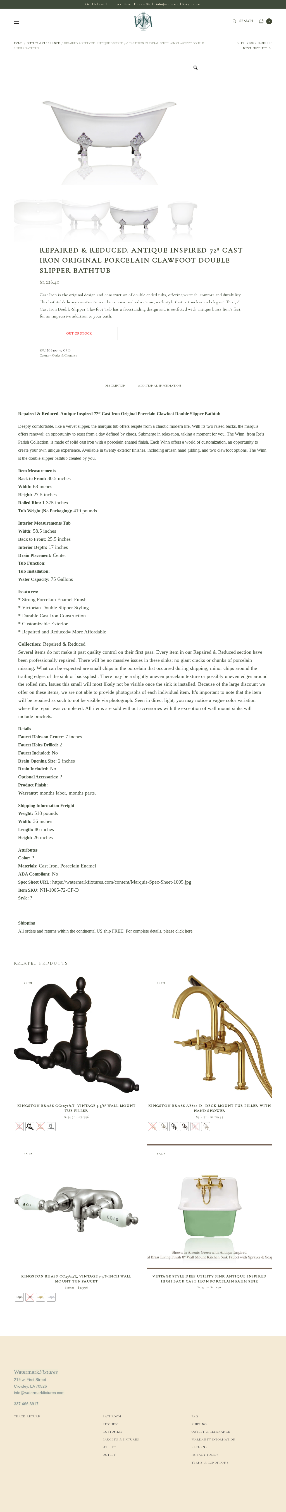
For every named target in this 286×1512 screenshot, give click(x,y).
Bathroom (112, 1416)
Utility (109, 1447)
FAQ (195, 1416)
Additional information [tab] (159, 385)
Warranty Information (213, 1439)
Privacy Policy (205, 1455)
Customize (112, 1432)
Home (18, 43)
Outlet (109, 1455)
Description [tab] (115, 385)
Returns (200, 1447)
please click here (177, 931)
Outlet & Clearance (43, 43)
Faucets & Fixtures (121, 1439)
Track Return (27, 1416)
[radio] (19, 1126)
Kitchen (110, 1424)
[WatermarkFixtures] (143, 21)
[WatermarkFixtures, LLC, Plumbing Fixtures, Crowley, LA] (212, 1481)
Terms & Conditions (210, 1462)
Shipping (199, 1424)
